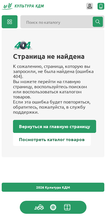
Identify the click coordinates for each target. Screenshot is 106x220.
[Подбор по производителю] (53, 207)
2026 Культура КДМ (53, 187)
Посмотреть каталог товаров (52, 139)
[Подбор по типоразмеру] (67, 207)
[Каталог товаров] (10, 21)
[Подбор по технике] (39, 207)
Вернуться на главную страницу (54, 126)
